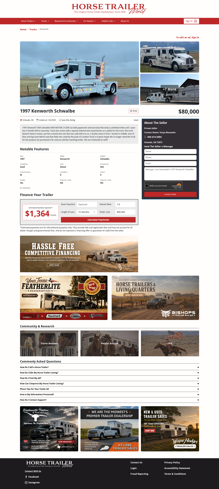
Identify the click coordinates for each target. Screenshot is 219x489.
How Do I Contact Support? (33, 400)
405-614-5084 (154, 137)
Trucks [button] (44, 21)
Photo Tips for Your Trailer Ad (34, 389)
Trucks (33, 29)
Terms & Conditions (175, 474)
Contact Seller (170, 194)
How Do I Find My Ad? (30, 378)
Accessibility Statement (177, 468)
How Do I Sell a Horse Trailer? (34, 367)
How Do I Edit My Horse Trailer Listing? (39, 372)
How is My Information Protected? (37, 394)
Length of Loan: (68, 212)
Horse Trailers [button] (27, 21)
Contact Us (136, 462)
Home (23, 29)
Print (135, 111)
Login (134, 468)
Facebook (33, 476)
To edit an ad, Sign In (187, 37)
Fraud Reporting (139, 474)
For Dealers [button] (88, 21)
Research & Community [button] (65, 21)
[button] (60, 120)
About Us (125, 21)
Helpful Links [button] (108, 21)
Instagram (34, 482)
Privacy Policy (172, 462)
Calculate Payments (98, 219)
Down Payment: (68, 204)
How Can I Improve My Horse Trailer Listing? (42, 383)
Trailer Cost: (104, 212)
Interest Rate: (105, 204)
